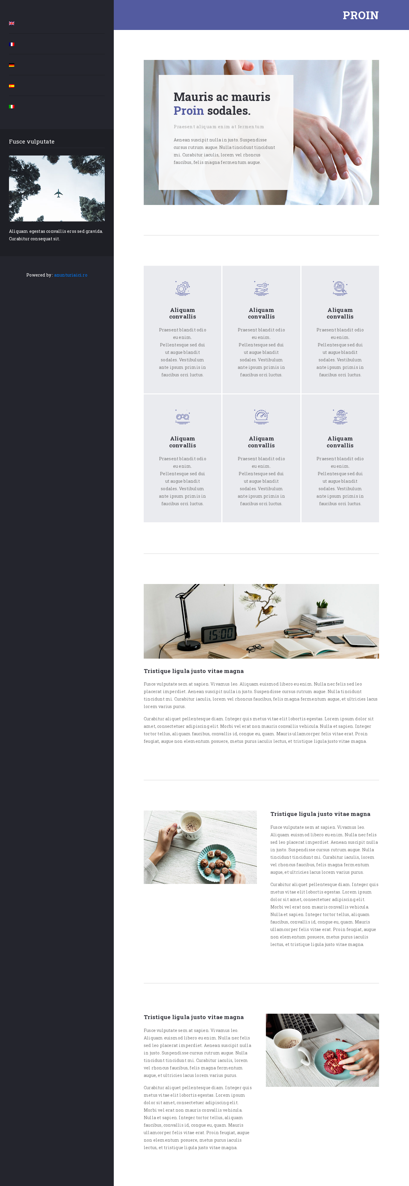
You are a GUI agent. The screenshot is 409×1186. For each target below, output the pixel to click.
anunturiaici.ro (70, 275)
